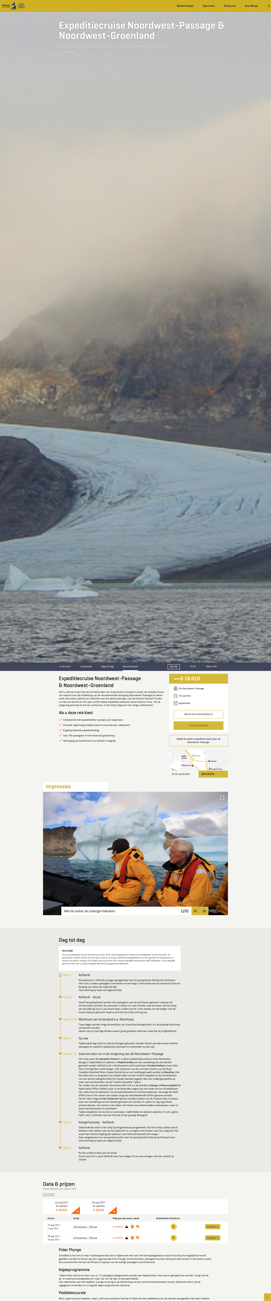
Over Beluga (251, 5)
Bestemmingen (185, 5)
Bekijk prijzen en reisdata (198, 714)
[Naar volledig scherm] (222, 798)
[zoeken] (269, 6)
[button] (198, 763)
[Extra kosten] (125, 1226)
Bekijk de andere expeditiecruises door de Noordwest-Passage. (198, 741)
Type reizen (209, 5)
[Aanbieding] (131, 1226)
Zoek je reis (230, 5)
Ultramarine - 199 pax (85, 1227)
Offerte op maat (198, 725)
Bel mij (173, 666)
